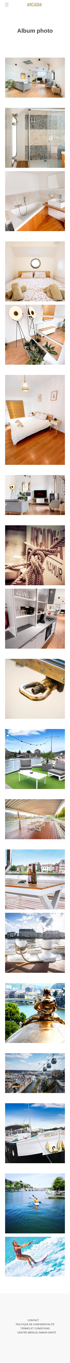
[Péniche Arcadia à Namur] (35, 4)
